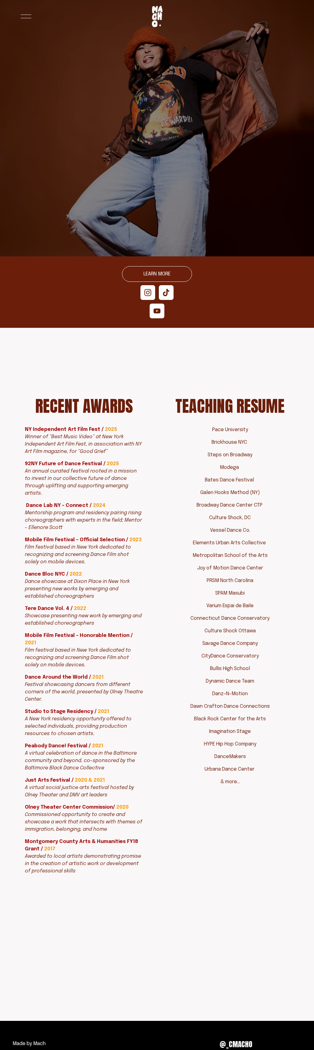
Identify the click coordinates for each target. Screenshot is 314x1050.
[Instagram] (147, 292)
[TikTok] (166, 292)
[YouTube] (157, 311)
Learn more (157, 274)
